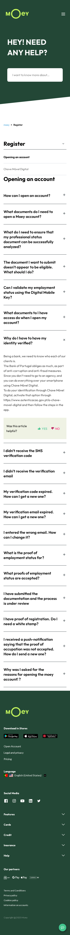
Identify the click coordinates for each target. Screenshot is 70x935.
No (57, 428)
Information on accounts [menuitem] (16, 905)
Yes (44, 428)
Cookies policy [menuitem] (11, 900)
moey (7, 124)
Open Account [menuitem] (12, 746)
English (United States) (28, 775)
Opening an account (16, 157)
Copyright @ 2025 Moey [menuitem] (15, 917)
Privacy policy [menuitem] (10, 895)
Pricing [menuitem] (8, 759)
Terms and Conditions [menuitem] (15, 890)
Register (14, 143)
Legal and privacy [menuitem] (14, 752)
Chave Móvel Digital (16, 169)
